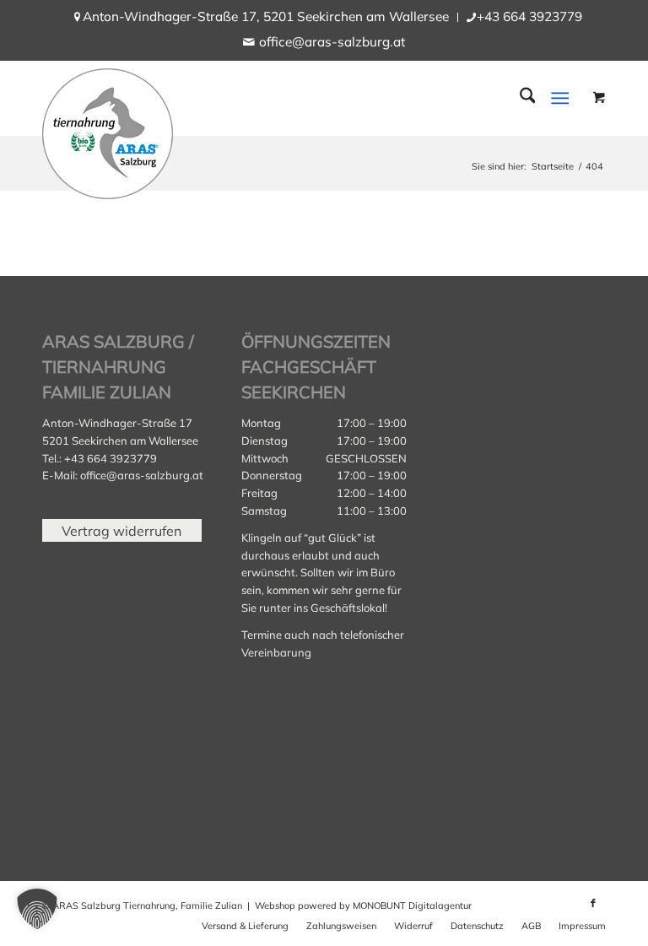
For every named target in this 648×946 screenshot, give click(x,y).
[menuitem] (266, 17)
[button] (37, 909)
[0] (599, 96)
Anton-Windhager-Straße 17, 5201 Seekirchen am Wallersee (266, 16)
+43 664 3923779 (529, 16)
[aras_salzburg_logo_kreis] (107, 129)
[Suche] (519, 98)
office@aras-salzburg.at (332, 42)
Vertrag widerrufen (121, 530)
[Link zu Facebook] (593, 903)
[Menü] (561, 98)
